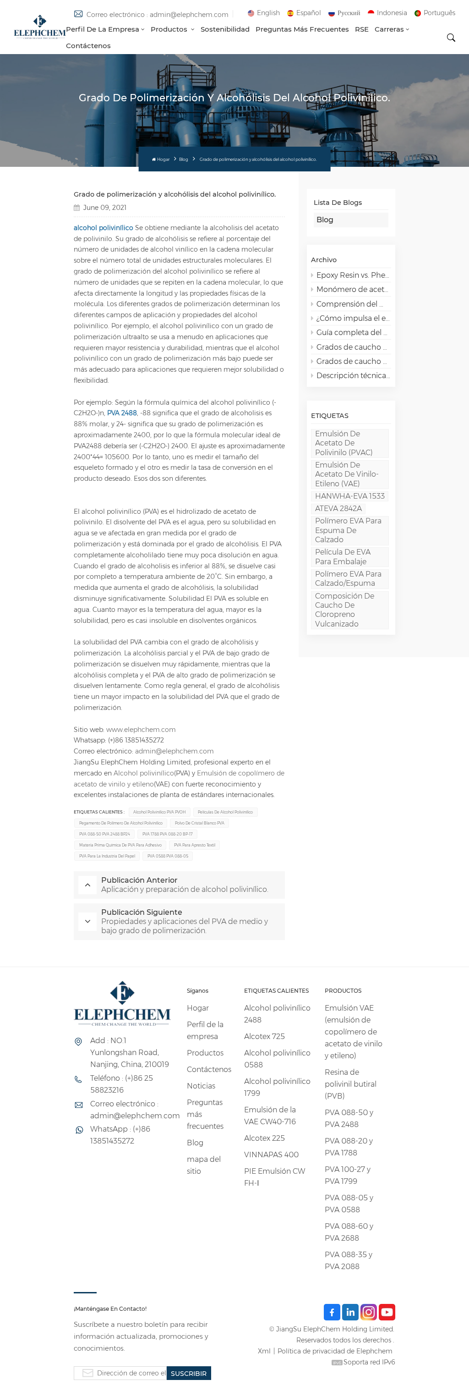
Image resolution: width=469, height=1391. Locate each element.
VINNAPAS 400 (271, 1154)
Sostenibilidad (225, 29)
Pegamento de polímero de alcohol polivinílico (121, 823)
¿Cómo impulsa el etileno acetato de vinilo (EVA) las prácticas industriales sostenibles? (353, 318)
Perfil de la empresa (102, 29)
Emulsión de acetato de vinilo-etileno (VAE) (347, 474)
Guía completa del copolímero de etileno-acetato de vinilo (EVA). (353, 332)
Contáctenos (88, 45)
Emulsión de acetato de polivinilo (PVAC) (344, 443)
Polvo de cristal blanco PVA (199, 823)
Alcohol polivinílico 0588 (277, 1059)
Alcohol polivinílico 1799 (277, 1087)
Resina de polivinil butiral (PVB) (350, 1084)
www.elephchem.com (141, 730)
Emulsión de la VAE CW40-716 (270, 1115)
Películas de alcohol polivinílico (225, 812)
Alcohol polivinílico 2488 (277, 1014)
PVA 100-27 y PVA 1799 (348, 1175)
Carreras (389, 29)
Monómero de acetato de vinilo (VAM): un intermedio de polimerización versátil (353, 289)
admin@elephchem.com (174, 751)
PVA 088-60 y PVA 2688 (349, 1232)
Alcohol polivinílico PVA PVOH (159, 812)
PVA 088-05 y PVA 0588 (349, 1203)
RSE (362, 29)
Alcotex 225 (264, 1138)
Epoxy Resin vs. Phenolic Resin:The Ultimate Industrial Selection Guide (353, 275)
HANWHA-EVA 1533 (350, 496)
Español (308, 13)
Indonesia (392, 13)
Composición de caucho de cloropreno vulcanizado (344, 610)
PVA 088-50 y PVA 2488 (349, 1118)
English (268, 13)
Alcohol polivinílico (144, 773)
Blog (183, 159)
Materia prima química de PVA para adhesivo (120, 845)
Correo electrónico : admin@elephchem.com (158, 15)
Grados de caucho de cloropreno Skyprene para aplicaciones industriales (353, 361)
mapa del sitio (204, 1165)
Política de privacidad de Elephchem (335, 1351)
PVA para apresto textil (194, 845)
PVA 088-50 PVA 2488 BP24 (104, 834)
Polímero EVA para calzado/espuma (348, 579)
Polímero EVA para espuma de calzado (348, 530)
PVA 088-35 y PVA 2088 (348, 1260)
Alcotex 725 (264, 1036)
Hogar (163, 159)
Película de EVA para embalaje (343, 557)
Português (439, 13)
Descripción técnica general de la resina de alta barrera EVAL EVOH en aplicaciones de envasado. (353, 375)
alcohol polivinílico (103, 228)
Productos (170, 29)
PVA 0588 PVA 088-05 (167, 856)
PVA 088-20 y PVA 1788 (349, 1147)
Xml (264, 1351)
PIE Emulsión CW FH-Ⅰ (274, 1177)
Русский (349, 13)
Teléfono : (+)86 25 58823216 (121, 1084)
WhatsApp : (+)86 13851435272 (120, 1135)
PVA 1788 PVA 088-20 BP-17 (167, 834)
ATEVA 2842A (338, 508)
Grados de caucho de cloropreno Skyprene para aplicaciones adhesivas (353, 347)
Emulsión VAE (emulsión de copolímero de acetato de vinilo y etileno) (353, 1032)
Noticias (201, 1086)
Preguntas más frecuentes (302, 29)
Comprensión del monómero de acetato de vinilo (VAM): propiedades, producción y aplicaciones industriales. (353, 304)
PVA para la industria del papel (107, 856)
